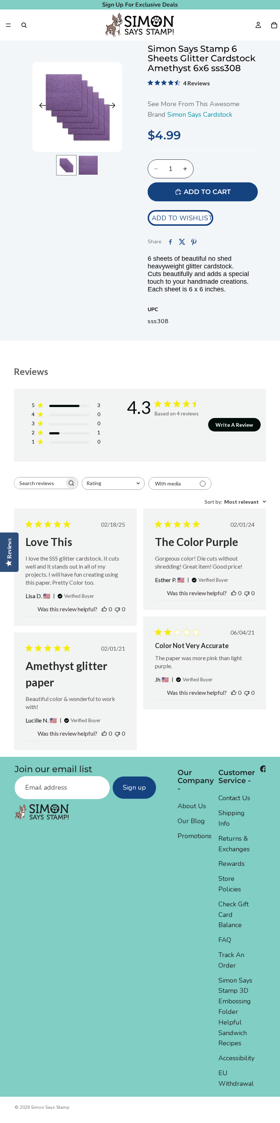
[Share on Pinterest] (193, 241)
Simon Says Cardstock (199, 114)
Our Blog (191, 821)
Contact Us (234, 798)
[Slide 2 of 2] (88, 165)
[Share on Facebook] (170, 241)
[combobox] (113, 483)
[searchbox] (39, 483)
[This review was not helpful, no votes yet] (117, 608)
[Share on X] (182, 241)
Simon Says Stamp (50, 1107)
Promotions (194, 836)
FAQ (224, 940)
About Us (192, 806)
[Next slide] (114, 107)
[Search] (24, 25)
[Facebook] (263, 768)
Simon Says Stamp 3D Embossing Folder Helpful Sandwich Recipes (235, 1012)
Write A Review (234, 425)
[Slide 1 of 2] (66, 165)
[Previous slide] (40, 107)
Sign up (134, 787)
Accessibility (236, 1058)
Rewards (231, 863)
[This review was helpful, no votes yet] (104, 608)
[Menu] (8, 25)
